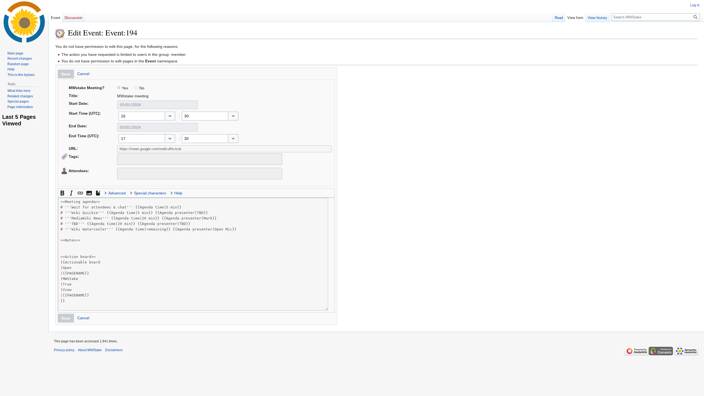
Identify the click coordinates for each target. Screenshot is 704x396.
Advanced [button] (117, 193)
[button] (170, 116)
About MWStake (90, 350)
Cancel (83, 74)
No (141, 88)
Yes (124, 88)
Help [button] (178, 193)
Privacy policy (64, 350)
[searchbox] (122, 158)
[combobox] (141, 116)
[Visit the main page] (24, 22)
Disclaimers (114, 350)
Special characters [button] (150, 193)
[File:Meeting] (60, 32)
